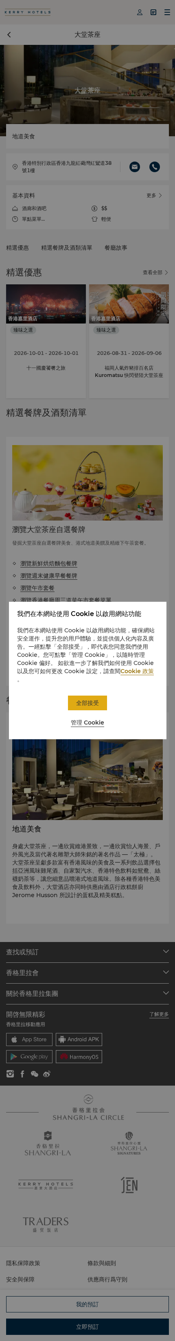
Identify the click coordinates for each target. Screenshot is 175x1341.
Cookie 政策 (137, 671)
